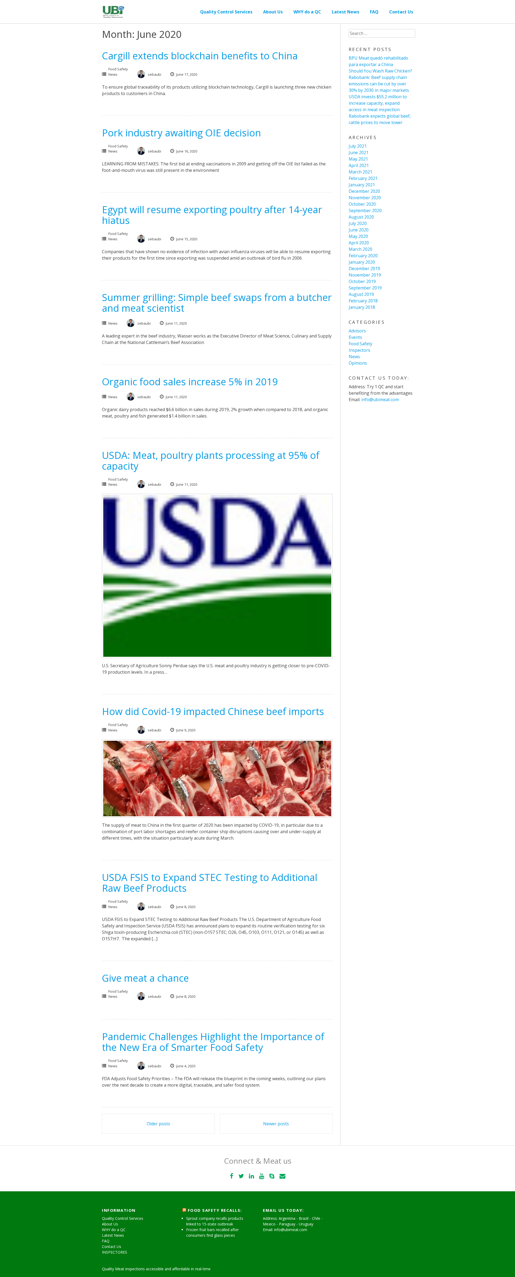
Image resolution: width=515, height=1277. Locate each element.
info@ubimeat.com (380, 399)
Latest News (345, 12)
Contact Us (401, 12)
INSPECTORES (114, 1252)
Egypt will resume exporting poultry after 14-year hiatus (212, 215)
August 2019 (361, 294)
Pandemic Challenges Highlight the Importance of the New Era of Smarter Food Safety (213, 1042)
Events (355, 337)
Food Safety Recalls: (215, 1210)
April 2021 (359, 165)
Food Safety (118, 69)
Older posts (158, 1124)
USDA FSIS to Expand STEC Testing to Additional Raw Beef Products (209, 883)
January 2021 (362, 185)
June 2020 (359, 230)
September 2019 (365, 288)
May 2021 (358, 159)
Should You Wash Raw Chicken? (380, 71)
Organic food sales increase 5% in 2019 (190, 381)
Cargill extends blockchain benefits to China (200, 55)
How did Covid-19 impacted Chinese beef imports (213, 711)
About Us (273, 12)
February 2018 (363, 301)
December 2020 (364, 191)
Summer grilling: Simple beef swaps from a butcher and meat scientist (217, 303)
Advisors (357, 331)
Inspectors (359, 350)
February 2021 (363, 178)
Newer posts (276, 1124)
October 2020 (362, 204)
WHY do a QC (307, 12)
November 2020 (365, 198)
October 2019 (362, 281)
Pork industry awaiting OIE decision (181, 132)
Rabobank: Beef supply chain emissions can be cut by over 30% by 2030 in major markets (379, 83)
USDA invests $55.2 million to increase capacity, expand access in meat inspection (378, 103)
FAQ (374, 12)
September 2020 (365, 210)
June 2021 (359, 152)
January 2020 (362, 262)
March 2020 (360, 249)
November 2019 (365, 275)
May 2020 (358, 236)
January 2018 (362, 307)
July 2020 (358, 223)
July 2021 (358, 146)
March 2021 (360, 172)
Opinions (358, 363)
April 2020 (359, 243)
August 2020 (361, 217)
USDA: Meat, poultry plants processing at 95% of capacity (210, 461)
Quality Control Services (226, 12)
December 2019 (364, 268)
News (112, 74)
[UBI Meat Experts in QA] (113, 9)
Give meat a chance (145, 978)
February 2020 (363, 256)
